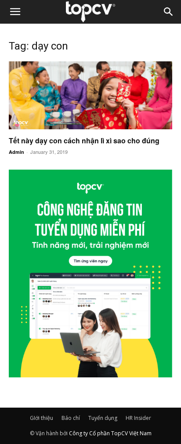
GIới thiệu (41, 418)
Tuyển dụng (102, 418)
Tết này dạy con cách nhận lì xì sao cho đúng (84, 140)
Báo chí (71, 418)
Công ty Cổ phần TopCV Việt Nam (110, 433)
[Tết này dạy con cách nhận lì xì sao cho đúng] (90, 95)
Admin (16, 152)
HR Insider (138, 418)
